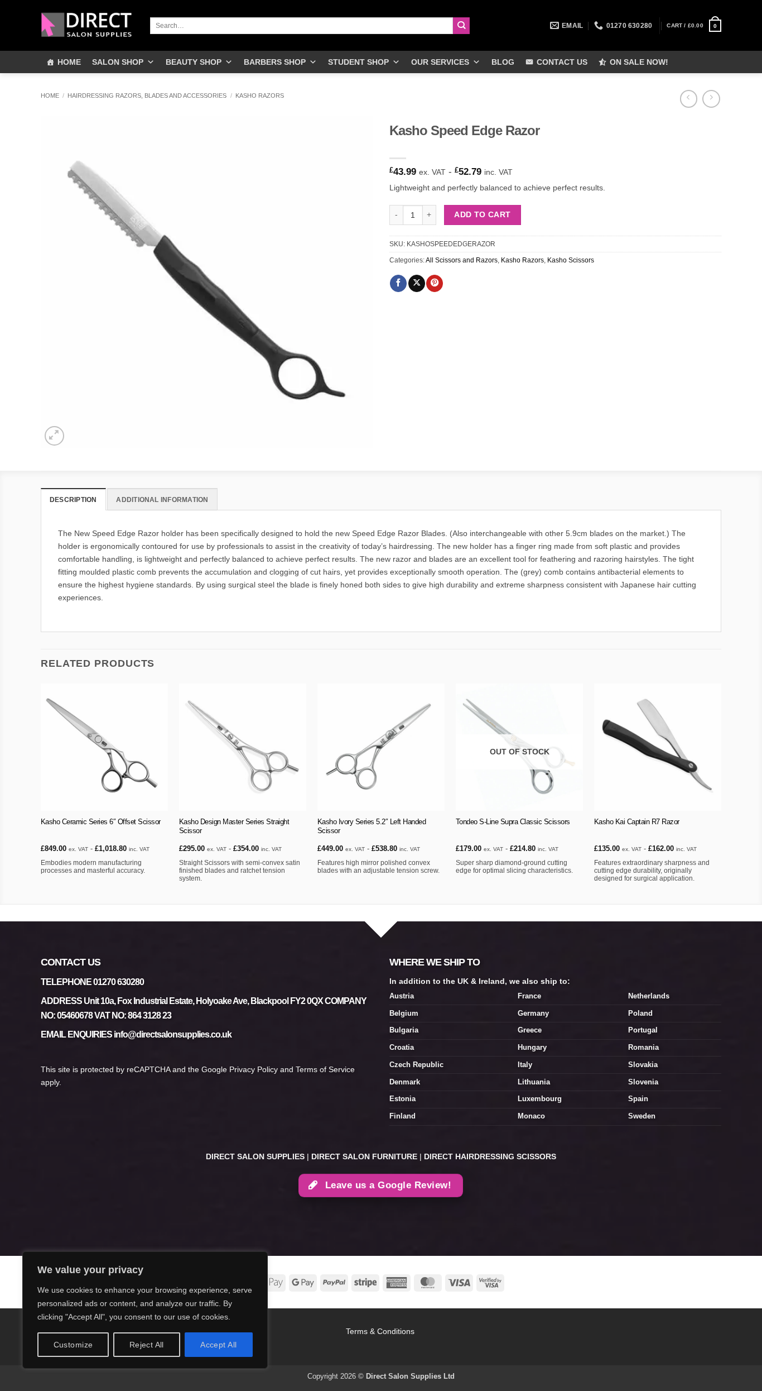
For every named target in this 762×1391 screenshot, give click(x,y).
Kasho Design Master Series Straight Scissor (234, 826)
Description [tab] (73, 499)
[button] (694, 25)
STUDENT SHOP (358, 62)
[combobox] (301, 25)
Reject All (146, 1344)
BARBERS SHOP (275, 62)
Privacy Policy (253, 1069)
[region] (145, 1310)
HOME (69, 62)
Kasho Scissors (570, 260)
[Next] (720, 792)
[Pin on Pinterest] (434, 283)
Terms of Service (325, 1069)
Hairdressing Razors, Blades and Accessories (146, 95)
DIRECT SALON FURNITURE (364, 1156)
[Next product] (688, 99)
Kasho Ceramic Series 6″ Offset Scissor (101, 822)
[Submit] (461, 26)
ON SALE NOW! (639, 62)
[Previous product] (711, 99)
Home (50, 95)
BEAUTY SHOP (193, 62)
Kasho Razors (259, 95)
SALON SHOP (117, 62)
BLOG (502, 62)
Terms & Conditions (381, 1331)
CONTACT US (562, 62)
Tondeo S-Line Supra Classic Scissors (513, 822)
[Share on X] (416, 283)
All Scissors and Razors (462, 260)
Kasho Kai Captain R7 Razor (636, 822)
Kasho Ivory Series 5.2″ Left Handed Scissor (371, 826)
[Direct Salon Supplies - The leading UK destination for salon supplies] (87, 25)
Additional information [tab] (162, 499)
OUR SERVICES (440, 62)
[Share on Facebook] (398, 283)
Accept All (218, 1344)
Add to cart (482, 214)
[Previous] (41, 792)
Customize (73, 1344)
